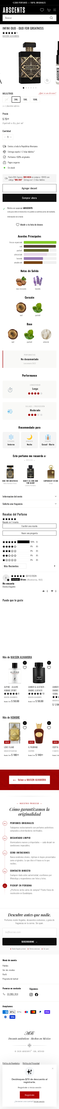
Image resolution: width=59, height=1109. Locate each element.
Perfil (5, 974)
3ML (16, 99)
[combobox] (29, 18)
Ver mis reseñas (9, 969)
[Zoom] (47, 80)
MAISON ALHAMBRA (11, 36)
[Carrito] (49, 10)
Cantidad (7, 131)
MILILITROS (8, 93)
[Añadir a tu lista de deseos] (25, 667)
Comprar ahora (29, 198)
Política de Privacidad (31, 1063)
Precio (5, 113)
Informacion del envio (12, 496)
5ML (25, 99)
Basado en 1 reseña (10, 522)
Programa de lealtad (10, 978)
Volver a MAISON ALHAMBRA (32, 780)
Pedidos (5, 965)
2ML (6, 99)
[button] (10, 32)
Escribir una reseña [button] (29, 526)
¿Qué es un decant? (47, 93)
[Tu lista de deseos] (42, 10)
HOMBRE (15, 717)
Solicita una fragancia (13, 503)
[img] (18, 575)
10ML (35, 99)
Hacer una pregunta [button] (29, 533)
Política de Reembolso (11, 1063)
